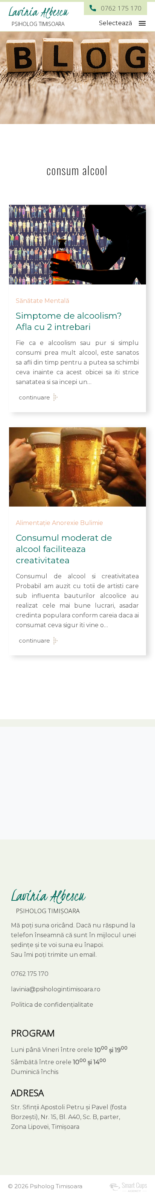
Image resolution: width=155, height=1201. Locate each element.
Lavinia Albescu (38, 11)
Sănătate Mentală (42, 300)
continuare (34, 397)
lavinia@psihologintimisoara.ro (55, 989)
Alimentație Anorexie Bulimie (59, 522)
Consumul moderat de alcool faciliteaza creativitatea (64, 549)
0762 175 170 (121, 8)
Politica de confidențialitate (52, 1004)
